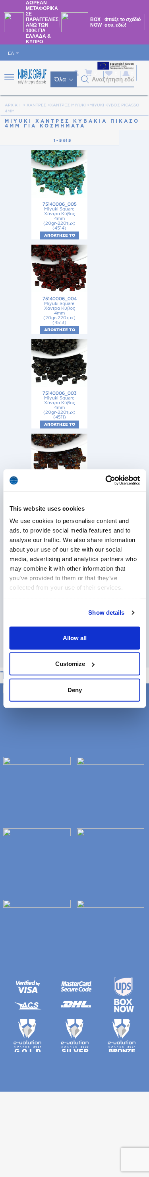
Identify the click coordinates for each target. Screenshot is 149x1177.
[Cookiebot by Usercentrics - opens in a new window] (106, 480)
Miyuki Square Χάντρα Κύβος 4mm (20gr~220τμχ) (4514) (60, 216)
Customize (70, 663)
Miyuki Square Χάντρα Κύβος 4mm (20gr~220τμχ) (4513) (60, 311)
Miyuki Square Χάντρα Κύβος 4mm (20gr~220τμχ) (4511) (60, 405)
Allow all (75, 637)
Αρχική (13, 105)
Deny (75, 689)
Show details (106, 612)
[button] (85, 79)
